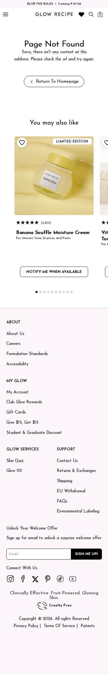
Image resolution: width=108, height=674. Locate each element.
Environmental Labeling (78, 511)
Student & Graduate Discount (34, 433)
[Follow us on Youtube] (73, 578)
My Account (17, 392)
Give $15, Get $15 (22, 423)
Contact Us (67, 461)
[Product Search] (91, 14)
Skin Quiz (15, 461)
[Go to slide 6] (56, 292)
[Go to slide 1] (36, 292)
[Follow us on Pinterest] (48, 578)
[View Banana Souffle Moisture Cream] (54, 176)
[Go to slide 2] (40, 292)
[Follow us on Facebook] (23, 578)
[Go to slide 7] (60, 292)
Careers (13, 344)
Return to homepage (57, 81)
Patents (88, 626)
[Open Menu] (5, 14)
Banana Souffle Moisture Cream (53, 232)
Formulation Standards (27, 354)
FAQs (62, 502)
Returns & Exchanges (76, 471)
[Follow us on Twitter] (35, 578)
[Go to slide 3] (44, 292)
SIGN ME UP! (86, 554)
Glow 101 (14, 471)
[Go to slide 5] (52, 292)
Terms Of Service (59, 626)
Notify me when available (54, 272)
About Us (15, 334)
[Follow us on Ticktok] (60, 578)
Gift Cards (16, 412)
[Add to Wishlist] (21, 142)
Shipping (64, 481)
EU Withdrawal (71, 491)
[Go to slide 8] (64, 292)
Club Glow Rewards (24, 402)
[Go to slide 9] (68, 292)
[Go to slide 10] (71, 292)
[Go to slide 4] (48, 292)
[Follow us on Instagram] (10, 578)
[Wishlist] (81, 14)
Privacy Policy (26, 626)
